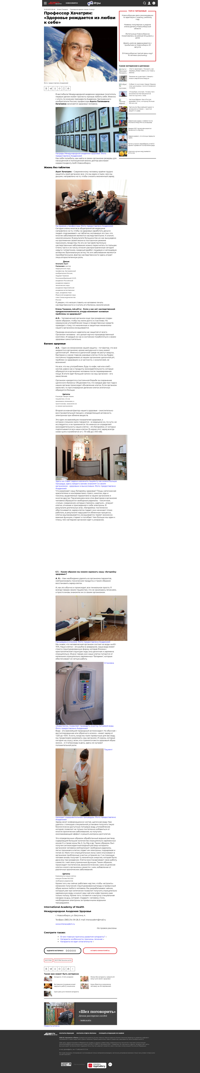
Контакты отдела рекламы (86, 1033)
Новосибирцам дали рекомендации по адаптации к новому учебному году (137, 17)
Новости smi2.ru (51, 1026)
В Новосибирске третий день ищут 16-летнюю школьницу (137, 54)
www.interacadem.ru (65, 924)
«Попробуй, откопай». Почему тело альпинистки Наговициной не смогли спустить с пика (142, 93)
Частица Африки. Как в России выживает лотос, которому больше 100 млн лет (141, 101)
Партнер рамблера (79, 1064)
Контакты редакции (66, 1033)
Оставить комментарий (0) (100, 950)
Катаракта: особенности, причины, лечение (81, 939)
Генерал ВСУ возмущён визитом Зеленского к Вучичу (139, 129)
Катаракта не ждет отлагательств (76, 942)
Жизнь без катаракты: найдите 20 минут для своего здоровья (103, 978)
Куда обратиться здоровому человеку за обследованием (101, 985)
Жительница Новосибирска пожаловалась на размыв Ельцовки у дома (137, 36)
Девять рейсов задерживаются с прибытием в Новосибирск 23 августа (137, 45)
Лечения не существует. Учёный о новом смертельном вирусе (141, 77)
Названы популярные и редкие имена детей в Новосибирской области (137, 27)
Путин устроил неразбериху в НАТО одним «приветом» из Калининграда (141, 144)
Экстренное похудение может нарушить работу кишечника (65, 985)
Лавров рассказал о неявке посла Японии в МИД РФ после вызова (140, 121)
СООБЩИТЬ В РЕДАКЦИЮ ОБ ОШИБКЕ (111, 1033)
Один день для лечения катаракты (66, 992)
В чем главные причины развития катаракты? (82, 937)
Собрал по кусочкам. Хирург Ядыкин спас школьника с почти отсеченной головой (142, 86)
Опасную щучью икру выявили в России (139, 152)
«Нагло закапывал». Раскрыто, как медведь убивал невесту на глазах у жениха (142, 70)
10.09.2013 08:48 (49, 9)
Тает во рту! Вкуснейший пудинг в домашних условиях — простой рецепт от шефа (141, 109)
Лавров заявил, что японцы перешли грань (141, 137)
